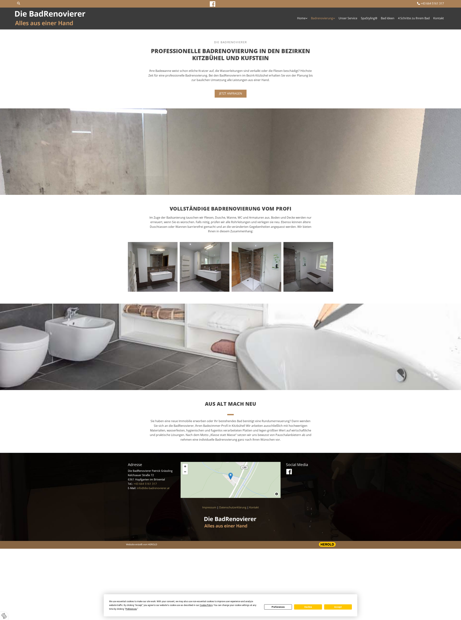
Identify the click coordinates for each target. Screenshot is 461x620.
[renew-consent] (4, 616)
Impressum (209, 507)
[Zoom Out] (185, 471)
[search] (18, 3)
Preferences (278, 607)
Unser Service (348, 18)
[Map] (231, 480)
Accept (338, 607)
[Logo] (50, 18)
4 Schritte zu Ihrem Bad (414, 18)
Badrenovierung (322, 18)
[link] (300, 18)
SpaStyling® (369, 18)
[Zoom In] (185, 466)
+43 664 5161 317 (432, 3)
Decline (308, 607)
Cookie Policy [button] (206, 605)
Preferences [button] (131, 609)
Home (301, 18)
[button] (231, 94)
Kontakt (438, 18)
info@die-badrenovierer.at (153, 488)
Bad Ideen (387, 18)
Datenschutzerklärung (232, 507)
